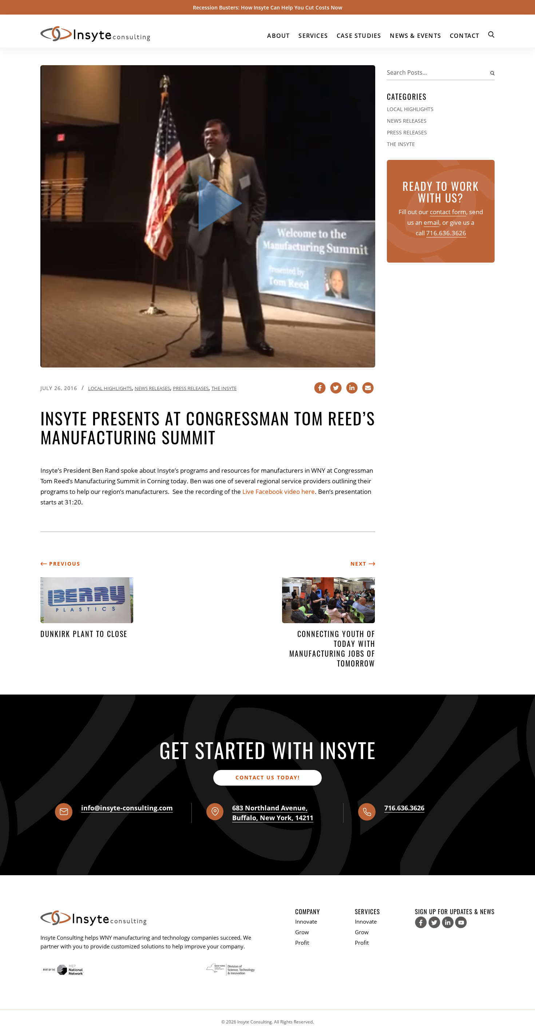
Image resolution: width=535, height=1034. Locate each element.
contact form (448, 212)
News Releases (152, 388)
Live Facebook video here (278, 491)
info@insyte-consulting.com (127, 807)
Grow (302, 932)
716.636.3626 (446, 233)
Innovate (306, 921)
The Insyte (224, 388)
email (431, 222)
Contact (464, 36)
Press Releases (191, 388)
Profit (302, 942)
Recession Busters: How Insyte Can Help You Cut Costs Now (267, 7)
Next (359, 563)
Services (313, 36)
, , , (272, 812)
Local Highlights (110, 388)
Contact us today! (267, 777)
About (278, 36)
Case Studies (359, 36)
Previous (63, 563)
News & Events (415, 36)
